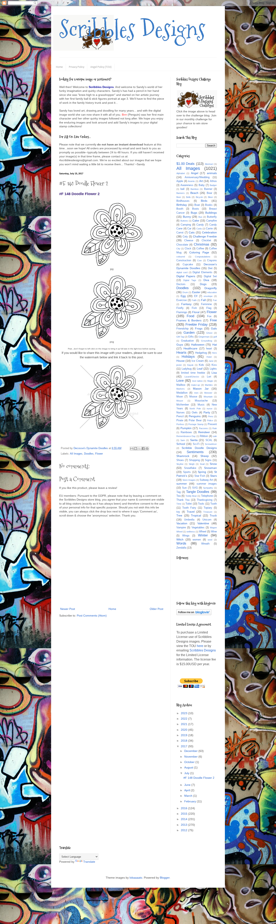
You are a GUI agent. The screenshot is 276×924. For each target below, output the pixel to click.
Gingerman (203, 337)
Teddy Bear (191, 496)
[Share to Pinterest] (147, 448)
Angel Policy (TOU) (101, 67)
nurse (209, 408)
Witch (179, 539)
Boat (197, 205)
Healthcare (190, 348)
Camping (186, 224)
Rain (214, 428)
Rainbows (186, 432)
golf (215, 337)
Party (206, 412)
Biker (210, 197)
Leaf (199, 368)
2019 (184, 735)
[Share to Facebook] (143, 448)
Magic (210, 381)
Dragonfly (210, 288)
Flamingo (181, 312)
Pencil (180, 416)
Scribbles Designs (132, 29)
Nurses (180, 412)
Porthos (180, 424)
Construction (183, 260)
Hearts (181, 352)
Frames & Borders (188, 320)
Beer (178, 197)
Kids (201, 365)
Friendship (182, 328)
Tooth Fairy (189, 507)
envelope (208, 296)
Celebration (209, 232)
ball (182, 189)
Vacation (181, 523)
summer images (207, 483)
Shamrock (182, 456)
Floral (195, 312)
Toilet (188, 503)
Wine (214, 531)
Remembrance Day (186, 436)
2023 (184, 713)
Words (181, 543)
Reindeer (204, 432)
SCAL (208, 440)
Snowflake (190, 468)
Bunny (187, 216)
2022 (184, 718)
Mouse (179, 400)
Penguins (195, 416)
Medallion (182, 392)
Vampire (181, 527)
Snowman (210, 467)
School (180, 443)
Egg (183, 296)
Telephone (207, 495)
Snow (213, 463)
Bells (188, 197)
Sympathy (208, 488)
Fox (209, 316)
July (187, 773)
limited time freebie (193, 372)
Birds (204, 200)
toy (178, 511)
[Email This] (132, 448)
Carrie (209, 228)
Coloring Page (199, 252)
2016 (184, 808)
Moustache (201, 400)
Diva (206, 280)
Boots (195, 208)
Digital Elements (202, 272)
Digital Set (210, 276)
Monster (208, 393)
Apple (179, 181)
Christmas (201, 244)
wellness (190, 531)
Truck (213, 515)
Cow (199, 260)
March (188, 795)
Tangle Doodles (198, 492)
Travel (191, 511)
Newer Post (67, 608)
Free (213, 320)
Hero (214, 353)
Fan (215, 300)
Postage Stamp (195, 424)
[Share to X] (139, 448)
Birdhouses (183, 201)
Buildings (211, 212)
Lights (213, 368)
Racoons (203, 428)
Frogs (198, 328)
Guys (179, 344)
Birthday (181, 204)
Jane (211, 361)
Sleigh (192, 464)
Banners (180, 193)
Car (189, 228)
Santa (194, 440)
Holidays (188, 357)
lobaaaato (136, 877)
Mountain (208, 396)
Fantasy (186, 304)
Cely (185, 236)
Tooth (213, 503)
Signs (208, 460)
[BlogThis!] (136, 448)
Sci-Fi (196, 444)
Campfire (211, 220)
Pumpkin (186, 428)
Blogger (165, 877)
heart (209, 348)
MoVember (182, 404)
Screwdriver (211, 444)
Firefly (180, 308)
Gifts (191, 336)
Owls (195, 412)
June (187, 784)
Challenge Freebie (205, 236)
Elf (195, 296)
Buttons (184, 221)
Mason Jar (201, 388)
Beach (194, 192)
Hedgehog (201, 352)
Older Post (156, 608)
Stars (213, 475)
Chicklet (206, 240)
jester (179, 365)
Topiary (208, 507)
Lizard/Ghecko (191, 376)
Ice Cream (198, 361)
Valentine (203, 523)
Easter (196, 292)
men (196, 393)
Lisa (214, 372)
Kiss (214, 365)
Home (59, 67)
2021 (184, 724)
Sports (187, 472)
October (189, 762)
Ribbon (204, 436)
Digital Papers (185, 276)
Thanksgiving (204, 500)
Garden (189, 332)
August (189, 767)
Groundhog (206, 341)
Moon (179, 396)
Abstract (209, 164)
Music (201, 404)
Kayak (190, 365)
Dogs (203, 284)
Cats (192, 232)
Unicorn (206, 519)
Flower (99, 453)
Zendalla (181, 547)
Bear (209, 193)
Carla (199, 228)
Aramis (191, 181)
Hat (214, 344)
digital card (182, 272)
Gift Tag (180, 337)
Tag (178, 492)
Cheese (188, 240)
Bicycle (199, 197)
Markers (180, 389)
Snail (202, 464)
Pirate (179, 420)
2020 (184, 729)
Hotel (209, 357)
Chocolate (182, 244)
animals (212, 173)
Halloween (197, 344)
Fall (203, 300)
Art (201, 181)
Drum (185, 292)
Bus (200, 217)
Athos (213, 181)
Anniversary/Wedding (197, 177)
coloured (180, 256)
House (180, 360)
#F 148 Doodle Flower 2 (198, 777)
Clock (188, 248)
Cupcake (188, 264)
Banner (208, 189)
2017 (184, 746)
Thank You (183, 500)
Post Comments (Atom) (92, 615)
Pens (210, 416)
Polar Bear (195, 420)
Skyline (179, 464)
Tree (179, 515)
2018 (184, 740)
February (190, 801)
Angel (194, 173)
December (191, 751)
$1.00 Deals (185, 164)
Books (209, 205)
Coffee (200, 248)
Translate (89, 861)
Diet (210, 268)
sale (215, 436)
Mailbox (180, 385)
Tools (201, 503)
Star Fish (199, 476)
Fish (194, 308)
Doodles (89, 453)
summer (181, 483)
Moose (193, 396)
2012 (184, 830)
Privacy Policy (76, 67)
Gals (214, 328)
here (200, 646)
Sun (184, 487)
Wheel (202, 531)
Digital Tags (189, 280)
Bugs (194, 212)
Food (190, 316)
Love (180, 381)
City (178, 248)
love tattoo (197, 381)
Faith (194, 300)
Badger (213, 185)
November (191, 756)
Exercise (181, 300)
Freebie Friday (196, 324)
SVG (195, 487)
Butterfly (212, 216)
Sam (182, 440)
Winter (203, 535)
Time (178, 504)
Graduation (187, 340)
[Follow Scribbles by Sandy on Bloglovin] (193, 614)
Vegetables (198, 527)
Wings (186, 535)
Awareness (186, 185)
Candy (200, 224)
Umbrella (189, 519)
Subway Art (206, 480)
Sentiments (195, 452)
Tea (178, 495)
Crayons (212, 260)
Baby (202, 185)
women (197, 539)
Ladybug (187, 368)
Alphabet (180, 173)
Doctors (180, 284)
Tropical (196, 515)
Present (212, 424)
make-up (195, 385)
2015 (184, 813)
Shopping (194, 460)
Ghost (209, 333)
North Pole (195, 408)
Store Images (189, 480)
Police (210, 420)
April (187, 790)
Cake (195, 220)
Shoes (180, 460)
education (212, 292)
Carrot (179, 232)
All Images (76, 453)
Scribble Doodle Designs (199, 447)
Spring (202, 471)
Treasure (207, 512)
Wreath (205, 543)
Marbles (209, 385)
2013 (184, 824)
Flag (208, 308)
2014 (184, 819)
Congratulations (202, 256)
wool (210, 539)
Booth (179, 208)
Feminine (206, 304)
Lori (209, 376)
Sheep (204, 456)
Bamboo (195, 189)
